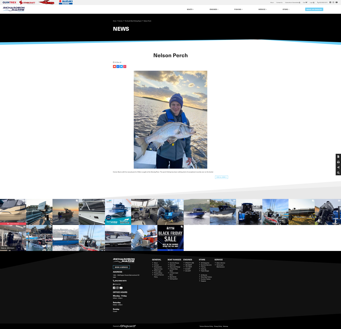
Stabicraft (173, 265)
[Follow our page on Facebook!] (330, 2)
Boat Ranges (174, 259)
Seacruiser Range (175, 267)
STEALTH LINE (189, 263)
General (156, 259)
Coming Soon (174, 279)
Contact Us (279, 2)
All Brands (204, 275)
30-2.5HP (188, 271)
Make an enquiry (314, 9)
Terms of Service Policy (206, 326)
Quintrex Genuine (206, 265)
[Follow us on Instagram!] (117, 288)
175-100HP (188, 267)
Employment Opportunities (158, 268)
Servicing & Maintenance (221, 266)
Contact (156, 265)
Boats (189, 9)
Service (219, 259)
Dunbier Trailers (205, 279)
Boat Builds (173, 277)
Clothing (203, 269)
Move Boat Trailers (206, 277)
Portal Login (157, 271)
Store (285, 9)
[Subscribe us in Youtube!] (121, 288)
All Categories (205, 263)
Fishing (237, 9)
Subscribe (118, 284)
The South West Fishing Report (133, 21)
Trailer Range (205, 271)
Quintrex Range (174, 263)
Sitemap (225, 326)
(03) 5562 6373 (120, 281)
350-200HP (188, 265)
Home (114, 21)
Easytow (203, 281)
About (272, 2)
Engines (187, 259)
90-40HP (187, 269)
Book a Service (121, 267)
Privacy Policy (158, 273)
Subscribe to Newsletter (292, 2)
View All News (221, 177)
